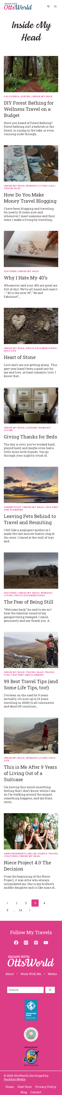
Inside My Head (42, 96)
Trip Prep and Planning (27, 675)
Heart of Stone (20, 357)
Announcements (15, 853)
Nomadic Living (37, 185)
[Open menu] (55, 6)
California (11, 96)
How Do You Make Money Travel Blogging (30, 198)
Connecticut (12, 507)
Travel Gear (34, 672)
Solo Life (10, 350)
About (9, 974)
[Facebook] (16, 942)
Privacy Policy (45, 1087)
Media (52, 974)
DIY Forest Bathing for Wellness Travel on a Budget (29, 109)
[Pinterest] (36, 942)
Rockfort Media (14, 1079)
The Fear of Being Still (28, 602)
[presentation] (31, 74)
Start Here (24, 1087)
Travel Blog (12, 188)
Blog (24, 1092)
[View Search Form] (48, 6)
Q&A (51, 185)
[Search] (50, 990)
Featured (10, 271)
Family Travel (48, 853)
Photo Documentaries (41, 348)
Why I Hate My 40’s (25, 278)
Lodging (31, 427)
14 (20, 910)
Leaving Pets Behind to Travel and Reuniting (30, 519)
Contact (35, 1092)
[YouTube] (45, 942)
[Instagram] (26, 942)
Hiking (25, 96)
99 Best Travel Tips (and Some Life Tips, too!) (31, 684)
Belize (32, 853)
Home (10, 1087)
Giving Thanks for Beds (30, 437)
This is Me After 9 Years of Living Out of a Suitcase (30, 773)
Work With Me (31, 974)
